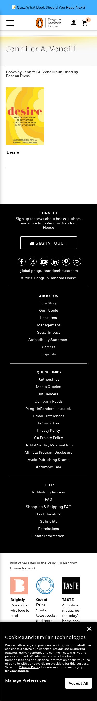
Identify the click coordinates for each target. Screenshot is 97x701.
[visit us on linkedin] (55, 262)
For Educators (49, 514)
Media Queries (48, 386)
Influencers (48, 394)
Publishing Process (48, 492)
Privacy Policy (48, 430)
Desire (12, 152)
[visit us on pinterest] (66, 262)
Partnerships (48, 379)
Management (48, 325)
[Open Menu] (10, 23)
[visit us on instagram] (77, 262)
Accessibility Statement (48, 339)
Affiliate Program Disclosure (48, 452)
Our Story (49, 303)
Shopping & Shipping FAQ (48, 506)
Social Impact (48, 332)
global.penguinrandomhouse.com (48, 270)
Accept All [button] (78, 683)
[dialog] (48, 661)
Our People (48, 310)
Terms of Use (48, 423)
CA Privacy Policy (48, 437)
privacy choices (17, 671)
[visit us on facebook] (22, 262)
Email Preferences (48, 416)
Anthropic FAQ (48, 467)
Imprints (48, 354)
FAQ (48, 499)
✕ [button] (89, 629)
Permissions (48, 528)
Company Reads (49, 401)
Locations (48, 317)
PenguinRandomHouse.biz (48, 408)
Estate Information (48, 536)
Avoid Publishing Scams (48, 459)
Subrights (48, 521)
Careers (48, 347)
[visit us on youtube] (44, 262)
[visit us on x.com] (33, 262)
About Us (48, 295)
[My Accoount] (74, 22)
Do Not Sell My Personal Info (48, 445)
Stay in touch (50, 243)
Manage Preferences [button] (25, 680)
